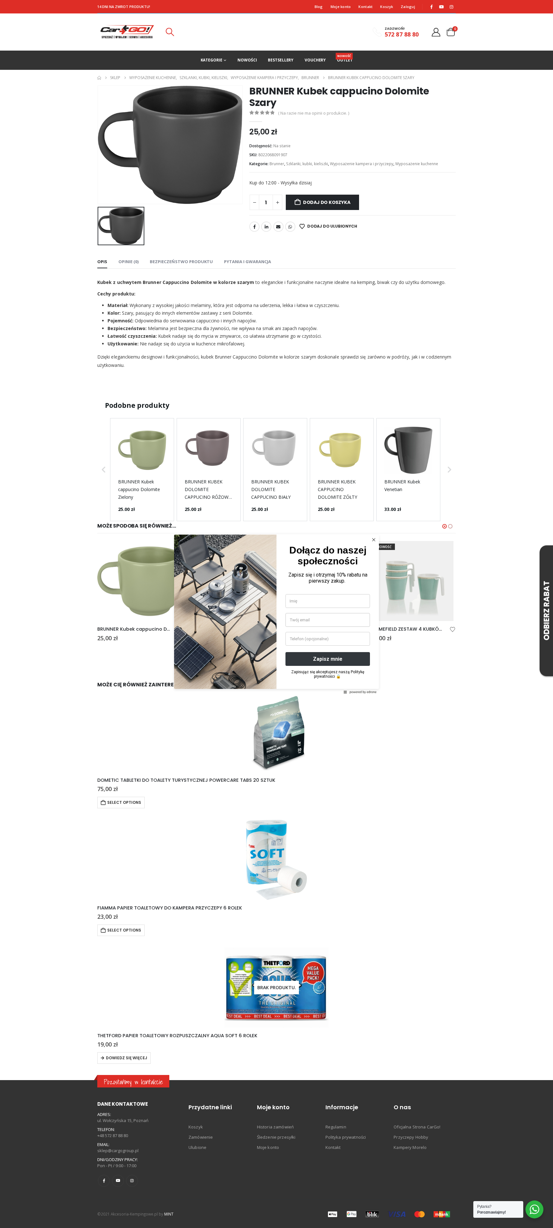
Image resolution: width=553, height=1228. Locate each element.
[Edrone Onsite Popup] (276, 614)
